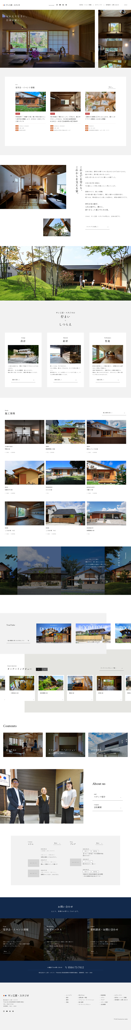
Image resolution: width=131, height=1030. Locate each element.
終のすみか (82, 995)
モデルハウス (98, 5)
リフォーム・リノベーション (86, 1000)
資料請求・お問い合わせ (112, 5)
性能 (67, 1002)
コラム (102, 997)
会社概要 (98, 806)
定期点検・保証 (83, 997)
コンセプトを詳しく (92, 227)
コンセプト (69, 995)
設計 (67, 997)
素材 (67, 1000)
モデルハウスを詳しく (93, 576)
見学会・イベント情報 (85, 5)
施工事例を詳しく (108, 412)
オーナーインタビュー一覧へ (108, 668)
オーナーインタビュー (85, 1004)
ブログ (102, 1000)
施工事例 (81, 1002)
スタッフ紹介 (99, 796)
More (110, 87)
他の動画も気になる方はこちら (16, 640)
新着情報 (103, 995)
